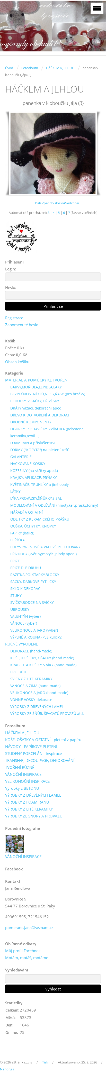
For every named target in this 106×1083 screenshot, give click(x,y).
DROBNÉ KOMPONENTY (30, 422)
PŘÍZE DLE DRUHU (25, 567)
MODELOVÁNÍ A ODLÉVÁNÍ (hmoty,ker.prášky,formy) (54, 505)
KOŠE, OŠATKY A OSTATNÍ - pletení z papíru (43, 739)
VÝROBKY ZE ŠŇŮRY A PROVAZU (34, 815)
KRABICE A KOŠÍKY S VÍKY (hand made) (43, 664)
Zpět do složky (53, 203)
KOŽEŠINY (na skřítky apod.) (34, 470)
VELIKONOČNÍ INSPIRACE (27, 781)
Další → (40, 203)
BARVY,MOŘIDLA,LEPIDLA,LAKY (36, 387)
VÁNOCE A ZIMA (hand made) (35, 685)
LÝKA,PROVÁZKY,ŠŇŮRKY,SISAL (36, 498)
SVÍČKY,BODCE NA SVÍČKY (32, 602)
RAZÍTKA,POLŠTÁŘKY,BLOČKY (34, 574)
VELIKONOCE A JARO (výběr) (34, 630)
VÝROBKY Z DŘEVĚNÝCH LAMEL (37, 706)
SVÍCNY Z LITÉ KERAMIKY (31, 678)
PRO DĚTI (18, 671)
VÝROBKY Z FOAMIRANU (27, 802)
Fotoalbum (29, 68)
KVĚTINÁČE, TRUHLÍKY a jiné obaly (39, 484)
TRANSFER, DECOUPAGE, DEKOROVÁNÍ (39, 760)
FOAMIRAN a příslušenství (32, 442)
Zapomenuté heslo (21, 324)
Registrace (14, 317)
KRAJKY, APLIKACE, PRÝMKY (33, 477)
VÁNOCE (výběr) (23, 623)
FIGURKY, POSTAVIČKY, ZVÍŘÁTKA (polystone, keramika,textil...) (47, 432)
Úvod (9, 68)
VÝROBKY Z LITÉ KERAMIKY (29, 809)
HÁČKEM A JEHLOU (60, 68)
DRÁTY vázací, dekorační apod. (36, 408)
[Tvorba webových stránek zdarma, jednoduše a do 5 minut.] (31, 1062)
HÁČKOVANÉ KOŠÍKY (27, 463)
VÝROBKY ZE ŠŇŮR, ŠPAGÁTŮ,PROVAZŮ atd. (47, 713)
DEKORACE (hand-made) (31, 651)
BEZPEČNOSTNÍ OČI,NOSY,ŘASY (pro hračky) (47, 394)
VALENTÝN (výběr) (25, 616)
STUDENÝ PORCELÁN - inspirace (33, 753)
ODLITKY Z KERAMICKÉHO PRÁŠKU (39, 519)
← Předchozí (69, 203)
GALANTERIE (21, 456)
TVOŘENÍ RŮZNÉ (19, 767)
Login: (10, 268)
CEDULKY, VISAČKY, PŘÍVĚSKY (34, 400)
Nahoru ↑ (7, 1069)
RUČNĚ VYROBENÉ (21, 644)
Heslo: (10, 287)
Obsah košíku (17, 361)
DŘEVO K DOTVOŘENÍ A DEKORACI (39, 415)
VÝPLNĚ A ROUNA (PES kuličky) (36, 637)
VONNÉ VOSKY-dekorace (31, 699)
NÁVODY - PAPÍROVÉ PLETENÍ (31, 746)
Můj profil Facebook (23, 950)
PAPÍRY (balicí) (22, 533)
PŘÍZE (15, 560)
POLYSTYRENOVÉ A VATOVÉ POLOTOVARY (45, 546)
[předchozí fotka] (13, 153)
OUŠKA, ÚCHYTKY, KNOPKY (33, 526)
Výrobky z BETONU (22, 788)
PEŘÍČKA (17, 540)
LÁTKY (15, 491)
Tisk (45, 1062)
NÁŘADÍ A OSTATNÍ (26, 512)
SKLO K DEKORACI (25, 588)
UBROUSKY (19, 609)
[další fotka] (92, 153)
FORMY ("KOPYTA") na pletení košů (39, 449)
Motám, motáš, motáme (26, 957)
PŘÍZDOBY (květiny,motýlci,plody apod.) (43, 553)
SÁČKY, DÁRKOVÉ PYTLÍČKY (33, 581)
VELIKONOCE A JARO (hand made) (39, 692)
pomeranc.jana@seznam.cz (29, 927)
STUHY (16, 595)
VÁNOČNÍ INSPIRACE (23, 774)
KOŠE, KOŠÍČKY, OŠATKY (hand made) (42, 658)
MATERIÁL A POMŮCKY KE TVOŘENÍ (36, 380)
